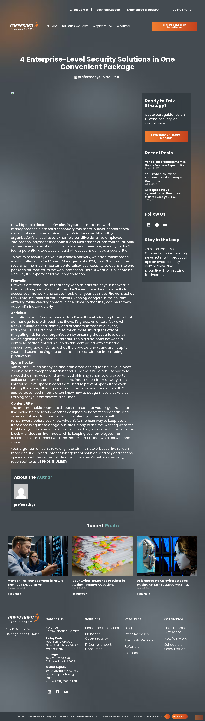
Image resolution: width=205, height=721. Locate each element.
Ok (167, 716)
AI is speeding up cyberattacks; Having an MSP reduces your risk (163, 193)
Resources (123, 26)
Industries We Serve (75, 26)
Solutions (51, 26)
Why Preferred (102, 26)
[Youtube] (165, 225)
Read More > (15, 593)
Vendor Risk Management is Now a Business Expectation (165, 163)
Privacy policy (179, 716)
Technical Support (107, 10)
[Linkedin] (148, 225)
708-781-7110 (182, 10)
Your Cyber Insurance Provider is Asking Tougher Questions (164, 177)
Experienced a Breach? (143, 10)
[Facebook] (157, 225)
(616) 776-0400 (66, 681)
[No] (199, 717)
